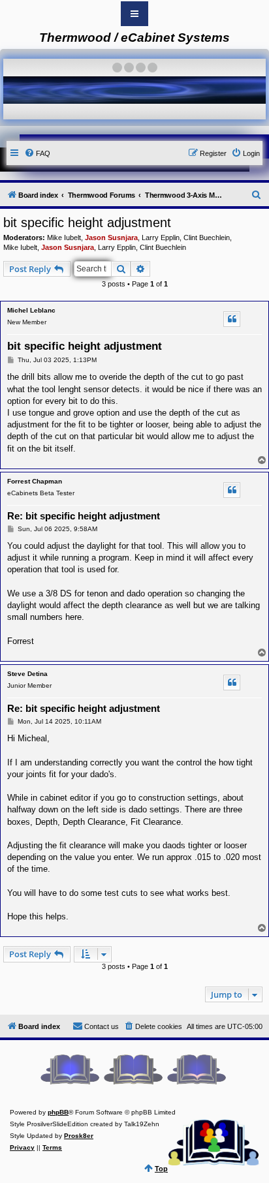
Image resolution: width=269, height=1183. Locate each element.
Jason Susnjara (111, 237)
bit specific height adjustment (87, 222)
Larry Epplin (161, 237)
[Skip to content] (134, 13)
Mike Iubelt (64, 237)
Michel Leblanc (31, 310)
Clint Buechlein (206, 237)
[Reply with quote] (231, 319)
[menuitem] (37, 153)
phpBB (58, 1112)
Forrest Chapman (34, 481)
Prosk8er (78, 1135)
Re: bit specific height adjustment (83, 515)
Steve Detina (27, 673)
